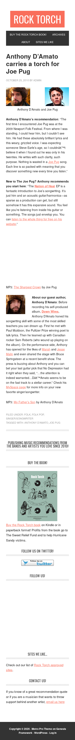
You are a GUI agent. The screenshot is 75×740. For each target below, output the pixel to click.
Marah (46, 349)
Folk (27, 414)
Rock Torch (37, 19)
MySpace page (16, 387)
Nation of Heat (45, 186)
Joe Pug (53, 162)
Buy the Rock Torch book (23, 525)
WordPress (41, 733)
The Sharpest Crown (27, 287)
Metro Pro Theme (42, 729)
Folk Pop (38, 414)
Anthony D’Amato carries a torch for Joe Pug (32, 63)
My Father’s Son (24, 402)
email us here (55, 701)
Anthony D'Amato (36, 422)
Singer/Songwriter (19, 418)
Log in (52, 733)
